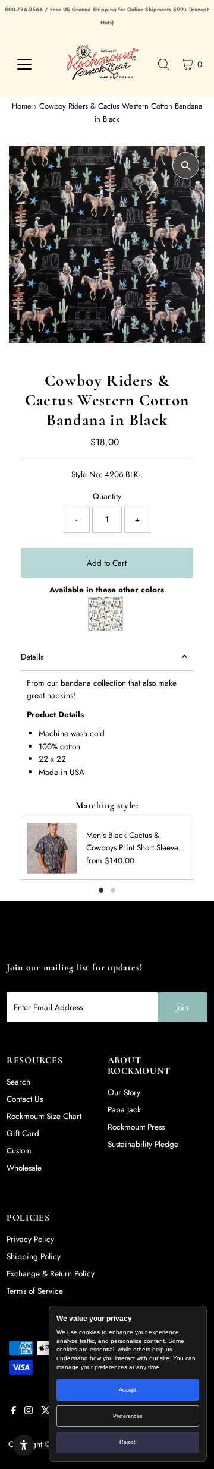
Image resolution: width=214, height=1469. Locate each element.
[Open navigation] (31, 64)
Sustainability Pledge (143, 1144)
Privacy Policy (30, 1239)
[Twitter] (46, 1411)
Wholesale (24, 1168)
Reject (127, 1442)
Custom (19, 1150)
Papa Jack (124, 1109)
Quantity (107, 496)
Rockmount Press (136, 1127)
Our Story (124, 1092)
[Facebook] (13, 1411)
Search (18, 1081)
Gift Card (23, 1133)
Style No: (86, 474)
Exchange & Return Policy (51, 1273)
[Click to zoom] (185, 165)
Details (32, 657)
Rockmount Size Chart (44, 1116)
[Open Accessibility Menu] (23, 1445)
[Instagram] (28, 1411)
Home (22, 106)
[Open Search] (163, 64)
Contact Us (25, 1099)
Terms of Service (35, 1291)
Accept (127, 1390)
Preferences (128, 1416)
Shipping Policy (34, 1256)
